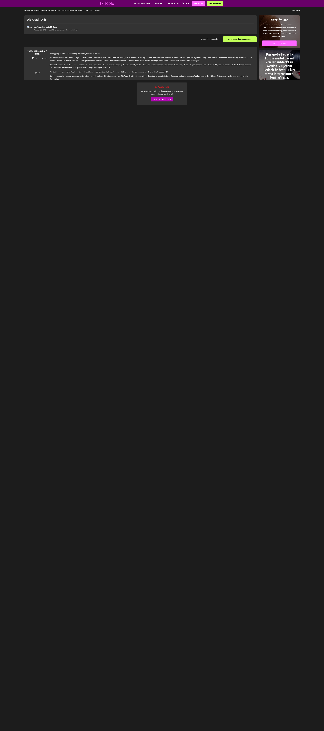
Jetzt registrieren (162, 99)
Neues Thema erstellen (210, 39)
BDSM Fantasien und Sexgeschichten (63, 30)
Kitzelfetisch (279, 43)
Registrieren (215, 4)
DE (186, 3)
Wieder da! (198, 4)
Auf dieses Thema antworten (239, 39)
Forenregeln (296, 10)
